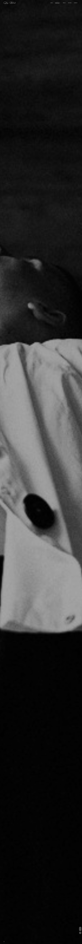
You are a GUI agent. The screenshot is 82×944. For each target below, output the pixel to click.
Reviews (69, 2)
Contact (75, 2)
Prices (64, 2)
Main (51, 2)
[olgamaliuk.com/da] (9, 3)
